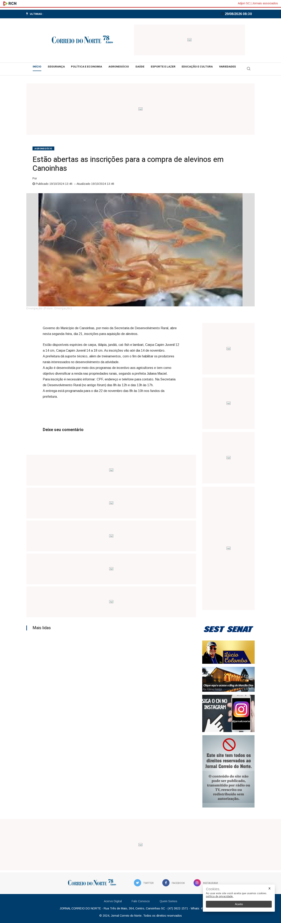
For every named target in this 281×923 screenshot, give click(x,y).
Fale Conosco (141, 901)
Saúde (139, 67)
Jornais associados (265, 3)
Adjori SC (244, 3)
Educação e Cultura (197, 67)
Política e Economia (86, 67)
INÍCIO (37, 67)
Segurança (56, 67)
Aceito (239, 904)
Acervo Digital (113, 901)
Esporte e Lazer (163, 67)
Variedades (227, 67)
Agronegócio (118, 67)
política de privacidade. (219, 896)
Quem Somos (168, 901)
